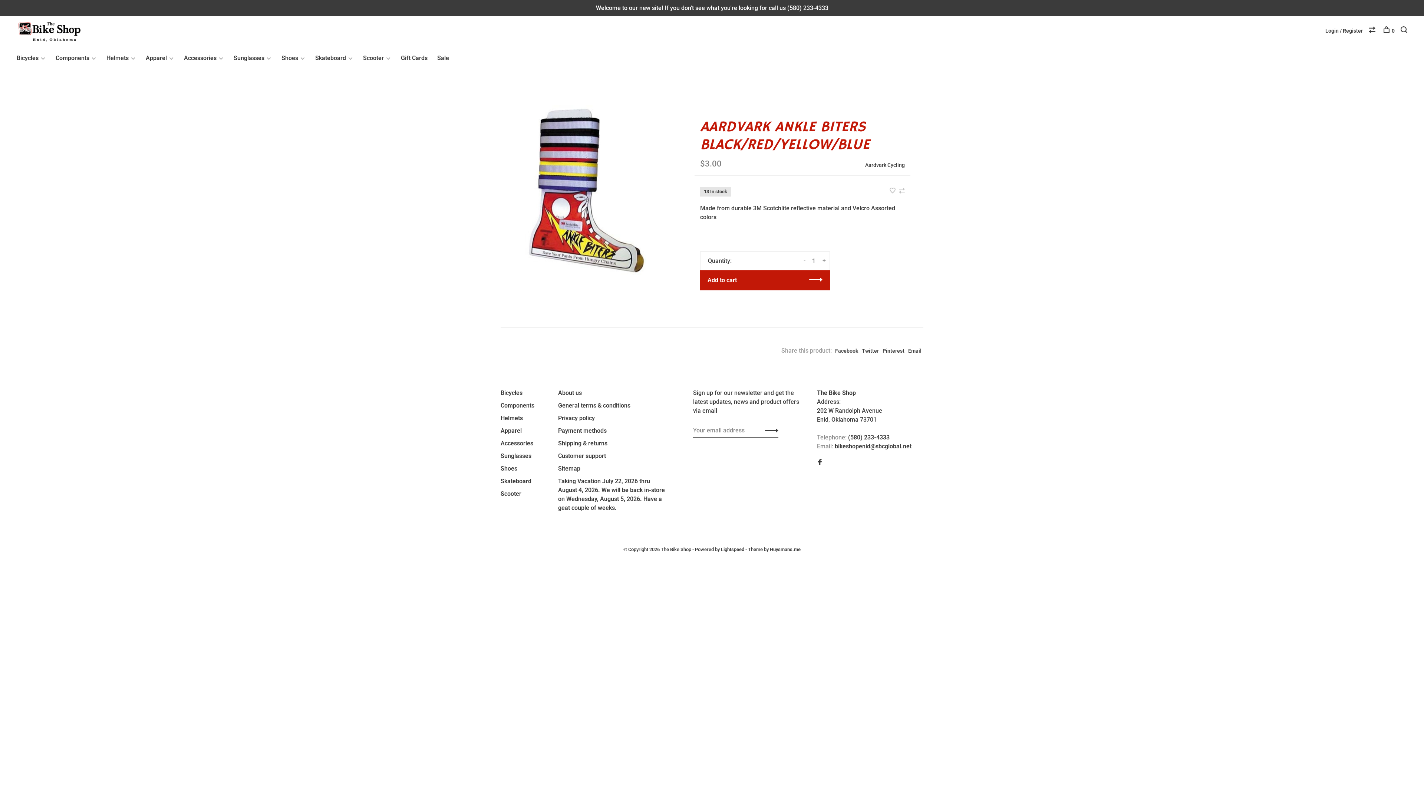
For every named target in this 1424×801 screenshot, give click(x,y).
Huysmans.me (785, 549)
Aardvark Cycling (885, 165)
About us (570, 392)
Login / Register (1344, 31)
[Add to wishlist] (893, 191)
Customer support (582, 455)
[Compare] (1373, 31)
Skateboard (330, 58)
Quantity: (720, 260)
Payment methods (582, 430)
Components (72, 58)
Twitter (870, 351)
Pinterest (893, 351)
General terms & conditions (594, 405)
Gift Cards (414, 58)
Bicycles (28, 58)
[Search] (1405, 31)
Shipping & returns (582, 443)
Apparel (156, 58)
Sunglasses (249, 58)
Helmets (117, 58)
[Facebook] (820, 462)
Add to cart (722, 280)
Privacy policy (576, 418)
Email (915, 351)
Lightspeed (732, 549)
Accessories (200, 58)
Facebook (846, 351)
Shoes (289, 58)
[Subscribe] (769, 430)
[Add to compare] (902, 191)
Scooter (373, 58)
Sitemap (569, 468)
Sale (443, 58)
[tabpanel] (585, 190)
